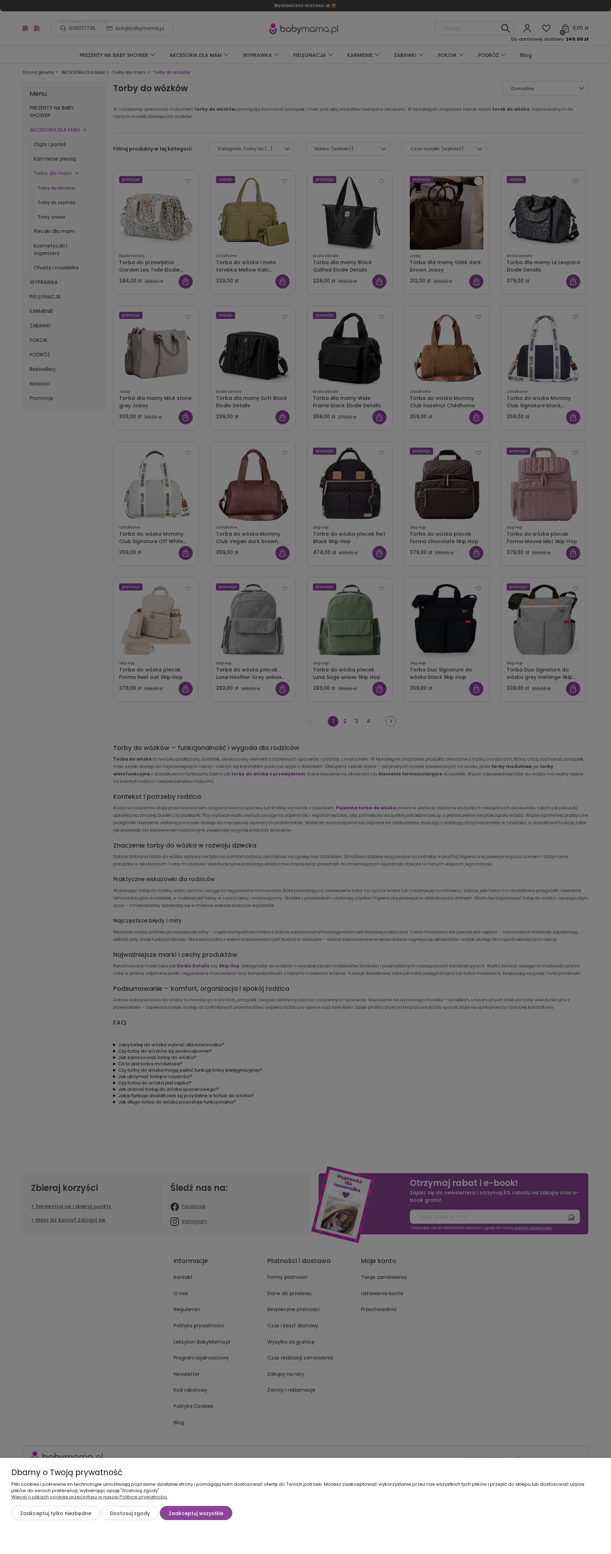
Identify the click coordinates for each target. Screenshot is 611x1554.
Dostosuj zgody (130, 1513)
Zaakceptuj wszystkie (196, 1513)
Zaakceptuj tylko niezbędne (55, 1513)
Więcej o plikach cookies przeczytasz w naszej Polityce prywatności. (89, 1497)
